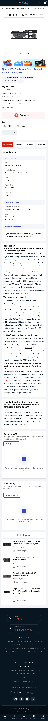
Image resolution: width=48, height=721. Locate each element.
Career (23, 652)
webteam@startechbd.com (24, 681)
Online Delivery (17, 645)
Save (25, 15)
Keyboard (28, 348)
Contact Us (38, 652)
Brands (24, 655)
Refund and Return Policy (33, 648)
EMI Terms (27, 641)
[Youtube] (27, 699)
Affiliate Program (14, 641)
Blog (30, 652)
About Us (37, 641)
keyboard (32, 254)
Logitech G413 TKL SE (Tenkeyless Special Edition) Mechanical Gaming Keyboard (26, 591)
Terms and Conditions (13, 648)
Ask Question (11, 444)
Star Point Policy (12, 652)
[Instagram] (33, 699)
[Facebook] (21, 699)
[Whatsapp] (15, 699)
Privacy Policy (31, 645)
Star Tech (13, 383)
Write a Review (12, 495)
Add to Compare (37, 15)
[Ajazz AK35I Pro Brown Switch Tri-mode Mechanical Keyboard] (24, 34)
